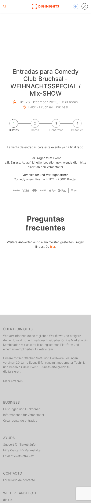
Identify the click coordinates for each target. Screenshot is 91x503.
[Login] (84, 6)
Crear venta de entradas (20, 420)
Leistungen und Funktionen (21, 409)
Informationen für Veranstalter (23, 415)
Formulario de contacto (19, 480)
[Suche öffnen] (4, 6)
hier (52, 246)
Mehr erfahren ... (14, 381)
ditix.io (7, 500)
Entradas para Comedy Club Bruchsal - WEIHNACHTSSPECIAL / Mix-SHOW (45, 82)
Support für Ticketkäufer (20, 444)
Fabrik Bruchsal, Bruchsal (47, 107)
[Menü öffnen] (75, 6)
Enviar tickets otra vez (18, 456)
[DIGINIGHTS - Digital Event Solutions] (45, 6)
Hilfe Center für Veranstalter (22, 450)
